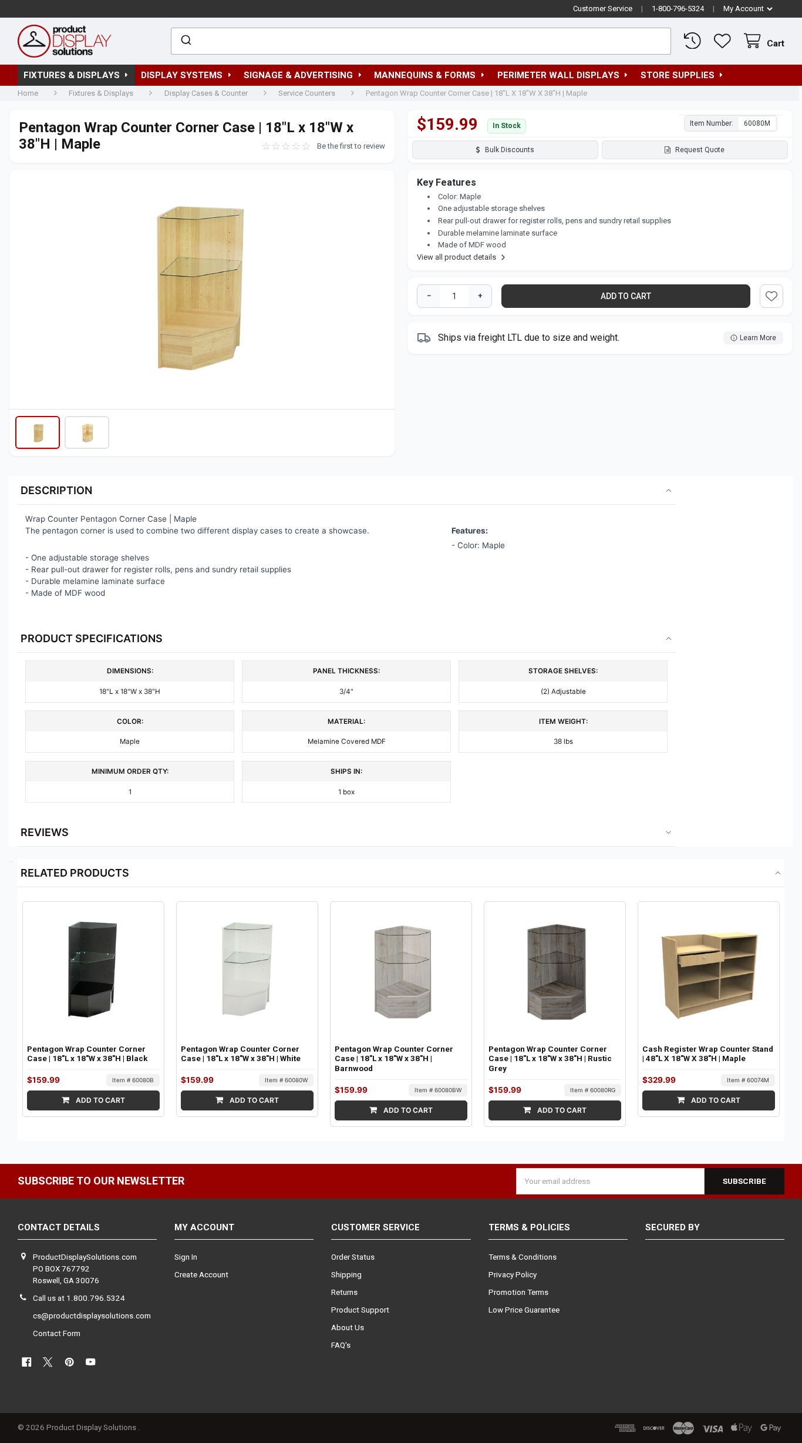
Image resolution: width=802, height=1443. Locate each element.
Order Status (353, 1257)
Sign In (185, 1257)
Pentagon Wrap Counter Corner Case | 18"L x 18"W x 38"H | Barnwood (394, 1059)
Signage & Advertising (298, 75)
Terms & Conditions (522, 1257)
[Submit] (185, 41)
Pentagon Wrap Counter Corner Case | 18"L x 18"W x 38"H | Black (87, 1054)
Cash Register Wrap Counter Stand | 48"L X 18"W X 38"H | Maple (707, 1054)
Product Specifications (92, 638)
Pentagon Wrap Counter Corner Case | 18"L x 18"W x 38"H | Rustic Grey (550, 1059)
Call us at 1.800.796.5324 (79, 1298)
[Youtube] (91, 1362)
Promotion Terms (518, 1292)
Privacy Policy (512, 1274)
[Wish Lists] (725, 41)
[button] (37, 432)
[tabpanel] (202, 292)
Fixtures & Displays (71, 75)
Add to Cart (99, 1100)
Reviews (45, 832)
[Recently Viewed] (695, 41)
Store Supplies (678, 75)
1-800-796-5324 (678, 8)
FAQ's (341, 1345)
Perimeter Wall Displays (558, 75)
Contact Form (56, 1333)
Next (380, 289)
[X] (48, 1362)
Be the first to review (351, 146)
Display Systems (182, 75)
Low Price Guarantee (524, 1310)
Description (56, 490)
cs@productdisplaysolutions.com (92, 1315)
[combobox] (420, 41)
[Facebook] (27, 1362)
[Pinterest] (69, 1362)
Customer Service (602, 8)
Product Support (360, 1310)
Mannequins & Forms (425, 75)
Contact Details (59, 1227)
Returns (344, 1292)
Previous (24, 289)
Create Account (201, 1274)
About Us (347, 1327)
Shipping (346, 1274)
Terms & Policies (529, 1227)
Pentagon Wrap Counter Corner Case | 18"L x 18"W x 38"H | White (241, 1054)
